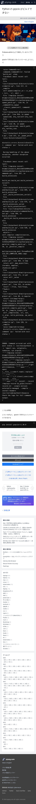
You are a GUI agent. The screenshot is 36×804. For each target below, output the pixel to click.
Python (5, 578)
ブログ (22, 2)
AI (3, 637)
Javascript (6, 598)
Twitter (11, 791)
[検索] (34, 2)
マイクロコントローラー (10, 644)
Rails (4, 631)
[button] (18, 33)
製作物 (28, 2)
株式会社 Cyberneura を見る (22, 503)
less (4, 642)
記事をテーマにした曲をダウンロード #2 (19, 475)
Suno (3, 793)
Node (4, 633)
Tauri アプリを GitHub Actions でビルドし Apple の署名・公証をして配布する (17, 533)
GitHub (4, 791)
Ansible (5, 648)
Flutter (5, 617)
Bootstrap (6, 622)
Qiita (29, 791)
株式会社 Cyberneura (14, 787)
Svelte (5, 609)
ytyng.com (10, 2)
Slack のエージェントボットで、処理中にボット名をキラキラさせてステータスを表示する (17, 537)
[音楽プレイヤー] (31, 2)
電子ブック (6, 646)
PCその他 (5, 600)
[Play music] (18, 31)
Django (5, 575)
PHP (4, 595)
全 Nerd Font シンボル (9, 783)
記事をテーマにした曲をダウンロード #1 (19, 472)
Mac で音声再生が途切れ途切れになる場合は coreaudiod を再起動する (16, 524)
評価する (18, 447)
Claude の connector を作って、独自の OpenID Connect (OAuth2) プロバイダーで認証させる (17, 528)
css (4, 611)
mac (4, 580)
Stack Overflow (20, 791)
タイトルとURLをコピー (18, 456)
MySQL (5, 589)
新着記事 (7, 510)
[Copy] (34, 68)
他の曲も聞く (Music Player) (18, 478)
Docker (5, 602)
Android (5, 604)
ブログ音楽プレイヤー (8, 773)
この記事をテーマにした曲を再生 (19, 48)
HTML (5, 626)
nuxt (4, 620)
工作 (4, 629)
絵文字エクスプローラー (9, 780)
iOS (4, 586)
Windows (6, 624)
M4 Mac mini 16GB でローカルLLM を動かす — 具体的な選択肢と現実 (18, 542)
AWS (4, 593)
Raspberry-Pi (7, 591)
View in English (29, 22)
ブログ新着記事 (6, 767)
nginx (5, 613)
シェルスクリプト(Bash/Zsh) (11, 615)
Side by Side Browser (9, 561)
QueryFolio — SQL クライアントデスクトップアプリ (18, 557)
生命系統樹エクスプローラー (10, 777)
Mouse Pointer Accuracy (10, 563)
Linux (4, 582)
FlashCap (6, 566)
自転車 (5, 606)
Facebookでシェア (18, 464)
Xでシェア (18, 460)
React (4, 635)
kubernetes (6, 584)
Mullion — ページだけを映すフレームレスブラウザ (17, 553)
